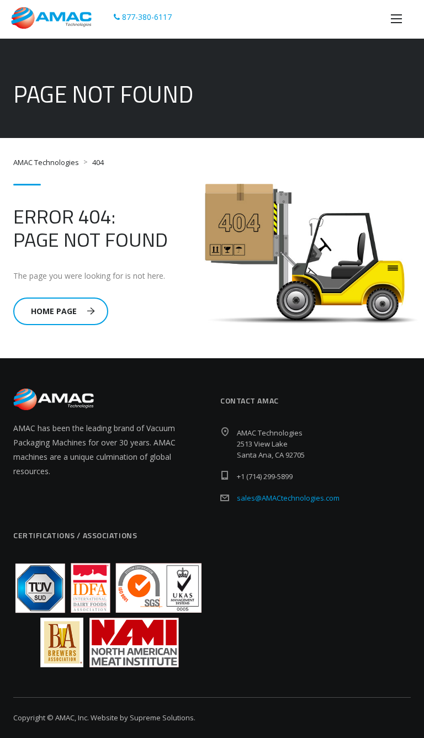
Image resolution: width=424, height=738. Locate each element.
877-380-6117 (146, 17)
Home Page (54, 311)
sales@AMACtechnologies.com (288, 498)
